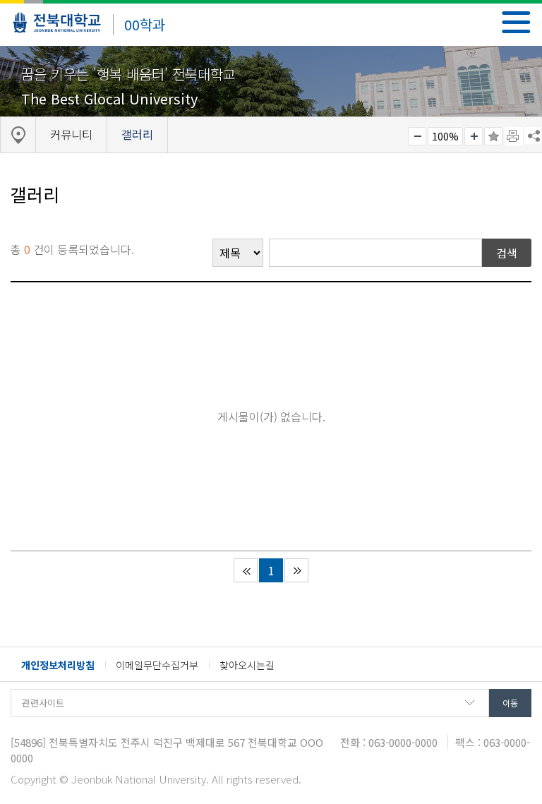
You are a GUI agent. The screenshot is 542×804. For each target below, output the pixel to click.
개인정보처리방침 (58, 665)
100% (445, 136)
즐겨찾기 (493, 136)
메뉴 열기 (516, 22)
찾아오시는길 (247, 665)
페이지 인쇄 (514, 136)
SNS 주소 (532, 135)
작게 (417, 136)
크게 (473, 136)
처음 (246, 570)
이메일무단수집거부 (157, 665)
